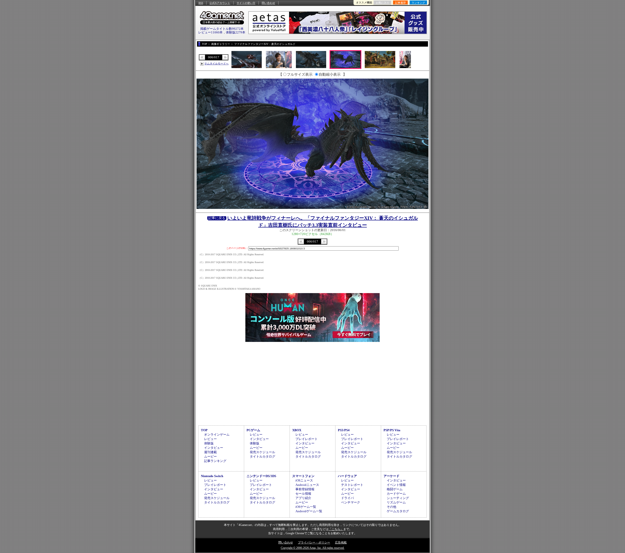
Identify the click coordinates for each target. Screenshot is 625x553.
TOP (204, 430)
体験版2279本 (235, 32)
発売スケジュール (262, 452)
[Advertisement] (312, 383)
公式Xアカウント (219, 2)
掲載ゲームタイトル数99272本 (222, 29)
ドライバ (347, 498)
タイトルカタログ (262, 456)
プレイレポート (306, 439)
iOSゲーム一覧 (305, 507)
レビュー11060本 (210, 32)
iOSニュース (304, 480)
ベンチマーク (350, 502)
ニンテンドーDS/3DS (261, 476)
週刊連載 (210, 452)
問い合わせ (268, 2)
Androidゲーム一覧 (308, 511)
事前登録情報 (304, 489)
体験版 (209, 443)
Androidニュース (307, 485)
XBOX (296, 430)
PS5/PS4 (344, 430)
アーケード (391, 476)
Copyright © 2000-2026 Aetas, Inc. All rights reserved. (312, 548)
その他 (391, 507)
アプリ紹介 (303, 498)
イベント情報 (396, 485)
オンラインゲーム (216, 434)
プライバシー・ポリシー (314, 542)
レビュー (210, 439)
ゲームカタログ (398, 511)
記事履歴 (400, 2)
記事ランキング (215, 461)
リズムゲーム (396, 502)
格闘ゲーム (395, 489)
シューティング (398, 498)
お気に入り (382, 2)
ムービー (210, 456)
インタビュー (213, 448)
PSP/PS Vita (392, 430)
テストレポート (352, 485)
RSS (200, 2)
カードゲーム (396, 493)
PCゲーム (253, 430)
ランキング (418, 2)
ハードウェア (347, 476)
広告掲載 (341, 542)
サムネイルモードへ (216, 63)
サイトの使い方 (246, 2)
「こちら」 (336, 529)
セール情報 (303, 493)
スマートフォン (303, 476)
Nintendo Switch (212, 476)
